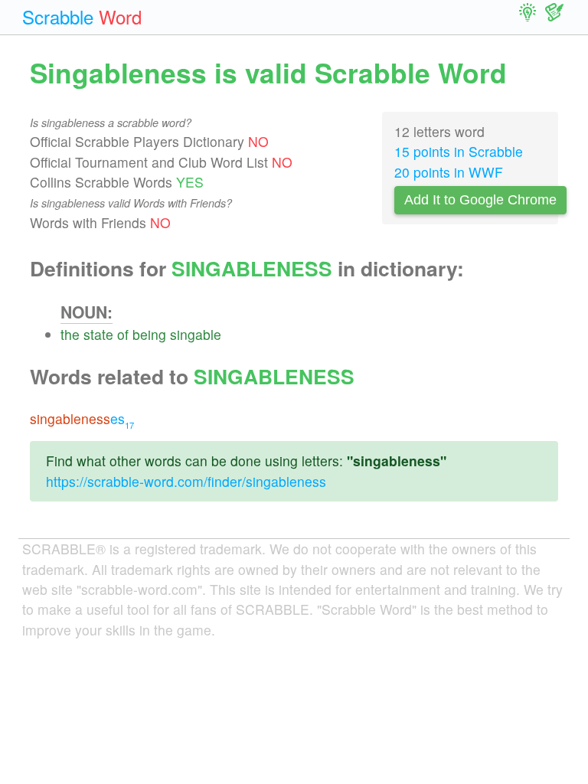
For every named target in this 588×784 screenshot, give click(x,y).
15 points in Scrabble (458, 151)
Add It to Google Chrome (480, 199)
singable (195, 334)
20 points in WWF (448, 171)
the (70, 334)
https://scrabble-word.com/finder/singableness (186, 481)
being (149, 334)
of (123, 334)
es (82, 418)
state (98, 334)
